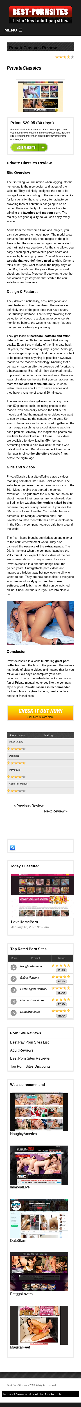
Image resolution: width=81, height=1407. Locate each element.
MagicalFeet (20, 1347)
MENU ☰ (13, 30)
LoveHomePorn (24, 922)
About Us (36, 1394)
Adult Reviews (21, 1050)
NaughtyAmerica (31, 966)
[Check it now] (40, 712)
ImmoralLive (20, 1187)
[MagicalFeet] (39, 1343)
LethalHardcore (30, 1011)
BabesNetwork (29, 977)
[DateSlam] (39, 1237)
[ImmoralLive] (39, 1183)
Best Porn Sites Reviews (30, 1058)
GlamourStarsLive (32, 1000)
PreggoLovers (21, 1294)
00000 (29, 147)
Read (61, 970)
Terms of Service (14, 1394)
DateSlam (18, 1240)
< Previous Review (29, 806)
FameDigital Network (33, 989)
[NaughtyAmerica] (39, 1130)
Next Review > (56, 811)
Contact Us (53, 1394)
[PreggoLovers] (39, 1290)
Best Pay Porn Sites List (29, 1042)
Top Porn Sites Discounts (30, 1066)
